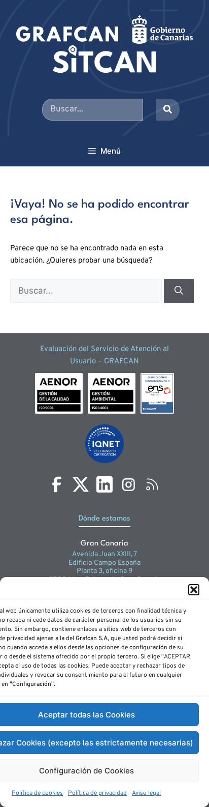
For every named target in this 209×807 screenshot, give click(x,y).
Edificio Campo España (104, 563)
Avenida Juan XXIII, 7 (104, 554)
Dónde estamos (104, 519)
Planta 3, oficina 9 (104, 571)
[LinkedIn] (104, 484)
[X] (81, 484)
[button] (194, 590)
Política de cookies (37, 793)
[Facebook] (57, 484)
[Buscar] (179, 291)
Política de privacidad (97, 793)
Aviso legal (146, 793)
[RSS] (152, 484)
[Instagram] (128, 484)
